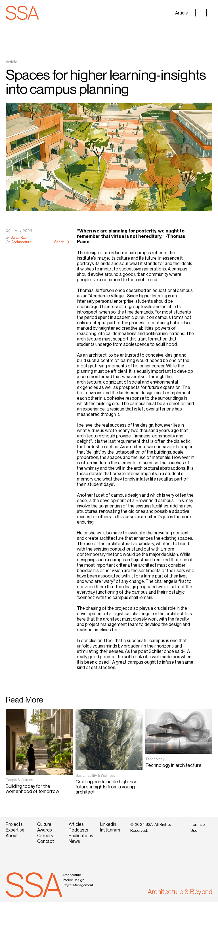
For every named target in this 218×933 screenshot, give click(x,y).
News (74, 841)
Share (59, 242)
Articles (76, 824)
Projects (14, 824)
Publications (80, 835)
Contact (45, 841)
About (12, 835)
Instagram (110, 830)
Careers (45, 835)
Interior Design (73, 880)
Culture (44, 824)
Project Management (77, 885)
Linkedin (108, 824)
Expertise (15, 830)
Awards (44, 830)
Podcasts (78, 830)
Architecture (71, 875)
